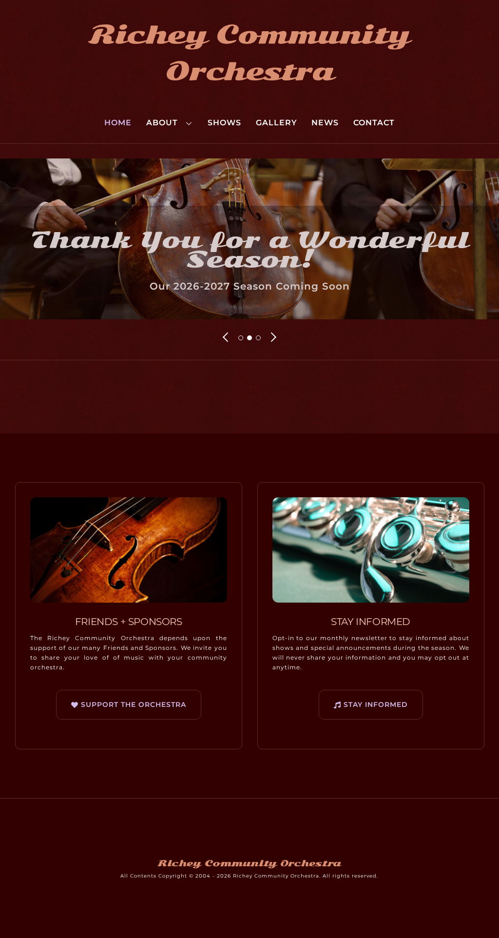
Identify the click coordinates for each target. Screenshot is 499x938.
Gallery (276, 122)
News (325, 122)
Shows (224, 122)
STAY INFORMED (376, 704)
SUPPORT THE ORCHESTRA (133, 704)
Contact (374, 122)
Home (118, 122)
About (162, 122)
